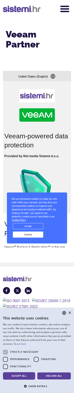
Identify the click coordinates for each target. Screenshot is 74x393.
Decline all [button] (54, 375)
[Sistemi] (29, 9)
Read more (20, 344)
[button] (37, 386)
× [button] (69, 312)
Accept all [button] (19, 375)
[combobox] (64, 313)
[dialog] (37, 350)
